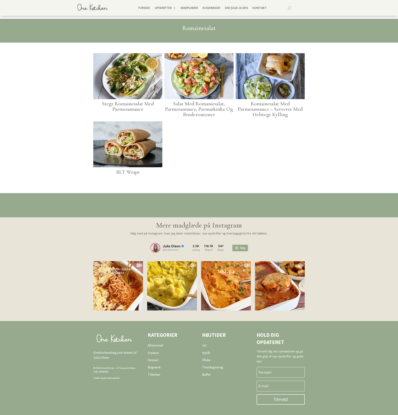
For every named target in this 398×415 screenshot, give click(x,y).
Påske (206, 360)
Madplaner (189, 8)
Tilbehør (154, 374)
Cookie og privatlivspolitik (106, 377)
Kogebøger (211, 8)
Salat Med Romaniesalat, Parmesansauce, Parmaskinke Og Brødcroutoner (199, 109)
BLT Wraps (128, 172)
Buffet (206, 374)
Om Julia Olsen (236, 8)
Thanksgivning (212, 367)
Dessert (153, 360)
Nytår (206, 353)
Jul (204, 345)
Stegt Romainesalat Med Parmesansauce (128, 106)
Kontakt (259, 8)
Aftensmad (155, 345)
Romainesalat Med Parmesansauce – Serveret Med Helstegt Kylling (270, 109)
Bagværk (154, 367)
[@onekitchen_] (155, 248)
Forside (144, 8)
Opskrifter (163, 8)
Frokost (153, 353)
